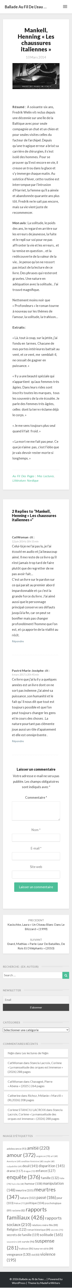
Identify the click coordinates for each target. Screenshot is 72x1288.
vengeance (19, 1254)
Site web (36, 867)
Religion (16, 1229)
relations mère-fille (45, 1225)
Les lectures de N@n (35, 1053)
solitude (51, 1234)
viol (35, 1254)
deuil (30, 1166)
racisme (18, 1210)
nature (28, 1197)
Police (19, 1203)
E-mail (36, 848)
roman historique (38, 1229)
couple (49, 1161)
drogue (29, 1171)
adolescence (16, 1148)
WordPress (19, 1283)
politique (35, 1203)
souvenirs (14, 1241)
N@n (11, 1053)
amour (21, 1155)
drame (15, 1171)
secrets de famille (23, 1235)
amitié (38, 1148)
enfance (45, 1171)
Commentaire (36, 797)
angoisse (43, 1156)
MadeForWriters (50, 1283)
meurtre (25, 1190)
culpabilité (14, 1166)
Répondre (18, 641)
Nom (36, 830)
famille (50, 1178)
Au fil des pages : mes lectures (33, 476)
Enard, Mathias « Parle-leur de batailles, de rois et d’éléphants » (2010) (36, 944)
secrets (57, 1230)
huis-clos (18, 1184)
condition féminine (32, 1161)
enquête (23, 1177)
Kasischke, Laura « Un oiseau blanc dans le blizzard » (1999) (36, 925)
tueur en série (43, 1248)
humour (33, 1183)
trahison (26, 1248)
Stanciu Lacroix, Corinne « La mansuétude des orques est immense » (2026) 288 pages (35, 1067)
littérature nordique (25, 480)
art (54, 1156)
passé (46, 1197)
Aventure (14, 1161)
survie (28, 1241)
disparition (52, 1166)
